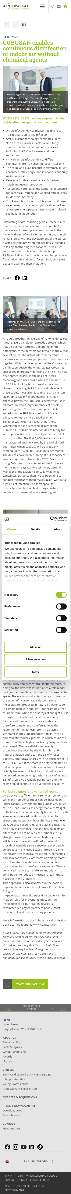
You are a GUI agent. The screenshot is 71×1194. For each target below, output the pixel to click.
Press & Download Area (20, 1105)
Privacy (23, 1180)
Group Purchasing (14, 1052)
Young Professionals (15, 1084)
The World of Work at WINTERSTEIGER (27, 1074)
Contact (9, 1123)
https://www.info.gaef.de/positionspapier (30, 895)
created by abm (14, 1190)
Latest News (10, 1024)
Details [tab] (35, 529)
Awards (7, 1056)
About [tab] (58, 529)
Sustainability (11, 1042)
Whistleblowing (36, 1175)
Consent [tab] (13, 529)
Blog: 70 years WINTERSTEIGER (22, 1029)
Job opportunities (14, 1079)
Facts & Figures (12, 1047)
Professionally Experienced (20, 1088)
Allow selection (35, 659)
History (7, 1061)
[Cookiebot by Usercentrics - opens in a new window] (50, 518)
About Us (9, 1037)
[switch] (61, 606)
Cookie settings (39, 1180)
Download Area (12, 1110)
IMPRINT (9, 1175)
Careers (8, 1070)
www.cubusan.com (45, 924)
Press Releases (12, 1115)
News (6, 1019)
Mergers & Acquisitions (20, 1097)
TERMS (20, 1175)
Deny (35, 671)
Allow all (35, 647)
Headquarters (11, 1128)
